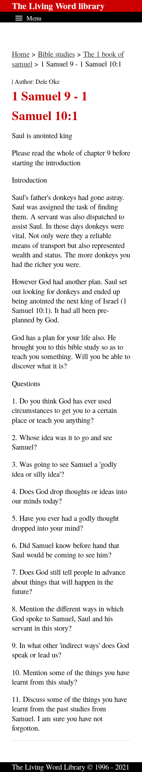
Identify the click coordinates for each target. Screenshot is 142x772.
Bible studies (56, 54)
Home (21, 54)
